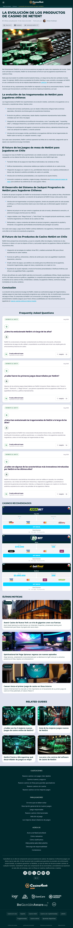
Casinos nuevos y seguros (36, 779)
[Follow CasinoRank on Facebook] (25, 873)
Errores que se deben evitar (36, 803)
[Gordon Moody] (55, 897)
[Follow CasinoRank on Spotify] (43, 873)
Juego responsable (36, 810)
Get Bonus (36, 527)
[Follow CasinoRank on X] (34, 873)
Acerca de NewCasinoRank (36, 833)
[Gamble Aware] (32, 904)
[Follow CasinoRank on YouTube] (39, 873)
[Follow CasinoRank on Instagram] (30, 873)
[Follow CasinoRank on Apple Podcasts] (48, 873)
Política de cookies (12, 925)
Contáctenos (36, 850)
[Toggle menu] (3, 2)
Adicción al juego (36, 816)
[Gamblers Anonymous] (25, 897)
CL (35, 878)
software (44, 82)
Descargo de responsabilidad (36, 847)
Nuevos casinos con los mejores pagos (36, 790)
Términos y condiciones (46, 925)
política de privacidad (28, 925)
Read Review (37, 530)
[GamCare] (38, 897)
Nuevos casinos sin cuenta (36, 786)
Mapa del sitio (61, 925)
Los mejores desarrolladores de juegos (37, 820)
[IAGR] (15, 897)
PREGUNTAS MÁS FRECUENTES (37, 843)
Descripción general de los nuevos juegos (37, 806)
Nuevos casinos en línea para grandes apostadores (36, 783)
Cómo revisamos (37, 836)
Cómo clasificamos (36, 840)
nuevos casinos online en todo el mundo (23, 301)
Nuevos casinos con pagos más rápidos (36, 776)
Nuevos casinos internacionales (36, 813)
